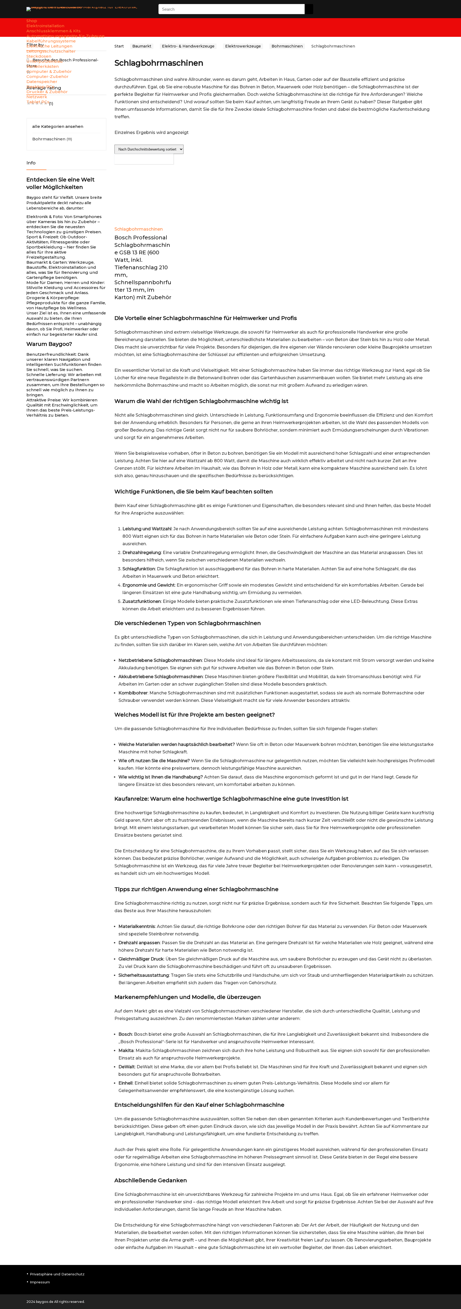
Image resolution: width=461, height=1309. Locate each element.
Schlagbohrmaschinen (138, 229)
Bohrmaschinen (48, 138)
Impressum (40, 1282)
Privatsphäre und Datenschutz (57, 1274)
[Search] (309, 9)
